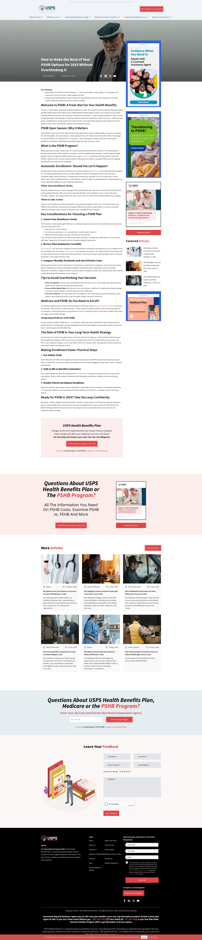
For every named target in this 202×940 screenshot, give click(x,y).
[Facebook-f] (101, 76)
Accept (144, 937)
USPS (105, 92)
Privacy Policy (109, 850)
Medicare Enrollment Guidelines (106, 17)
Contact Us (93, 850)
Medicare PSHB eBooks (97, 854)
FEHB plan (95, 171)
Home (91, 841)
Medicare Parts (35, 17)
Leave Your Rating (110, 771)
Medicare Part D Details (160, 17)
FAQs (91, 863)
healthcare (85, 156)
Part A (70, 322)
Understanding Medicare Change (76, 17)
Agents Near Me (110, 841)
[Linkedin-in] (129, 900)
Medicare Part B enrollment (104, 306)
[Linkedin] (105, 76)
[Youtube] (114, 76)
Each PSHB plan (46, 249)
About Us (92, 845)
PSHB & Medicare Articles (95, 869)
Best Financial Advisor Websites (125, 911)
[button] (151, 9)
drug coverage (70, 251)
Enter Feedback (111, 813)
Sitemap (92, 859)
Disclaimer (108, 859)
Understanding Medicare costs (135, 17)
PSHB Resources (52, 17)
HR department (82, 374)
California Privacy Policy (113, 854)
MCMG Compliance (111, 863)
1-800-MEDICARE (98, 919)
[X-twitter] (110, 76)
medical (65, 232)
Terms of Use (109, 845)
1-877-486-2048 (130, 919)
